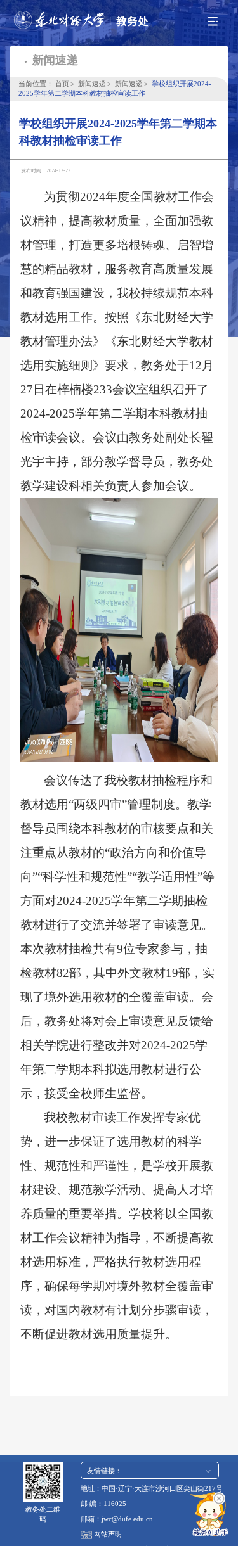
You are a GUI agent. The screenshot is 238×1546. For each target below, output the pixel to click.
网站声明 (108, 1534)
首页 (62, 83)
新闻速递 (92, 83)
